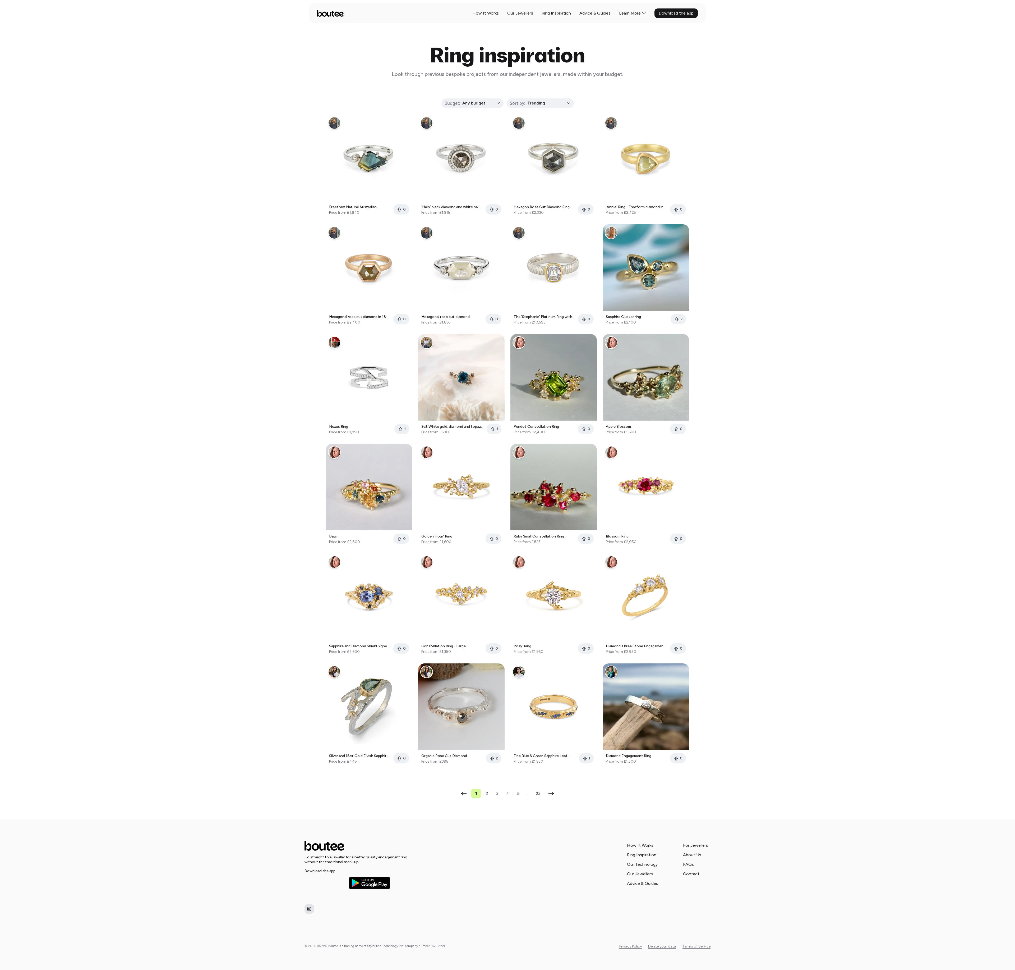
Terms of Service (696, 946)
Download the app (676, 13)
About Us (692, 854)
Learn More (630, 13)
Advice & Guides (595, 13)
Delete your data (662, 946)
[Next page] (551, 793)
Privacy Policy (630, 946)
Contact (691, 873)
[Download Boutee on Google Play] (369, 883)
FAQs (688, 864)
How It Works (485, 13)
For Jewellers (695, 845)
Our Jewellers (520, 13)
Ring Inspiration (556, 13)
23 (538, 793)
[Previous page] (464, 793)
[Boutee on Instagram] (309, 909)
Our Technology (642, 864)
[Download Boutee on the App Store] (325, 883)
